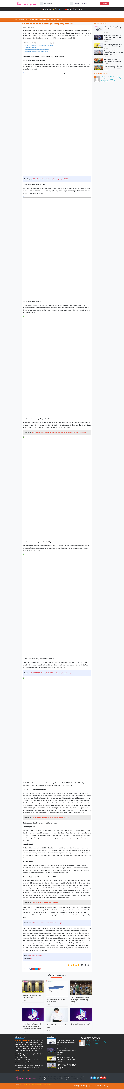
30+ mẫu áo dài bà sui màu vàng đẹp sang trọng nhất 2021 (50, 179)
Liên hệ (83, 1086)
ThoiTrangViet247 (20, 19)
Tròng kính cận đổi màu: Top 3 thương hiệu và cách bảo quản (113, 45)
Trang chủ (48, 9)
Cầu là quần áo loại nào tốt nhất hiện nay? (56, 1000)
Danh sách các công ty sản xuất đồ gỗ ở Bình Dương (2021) (80, 1000)
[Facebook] (91, 1078)
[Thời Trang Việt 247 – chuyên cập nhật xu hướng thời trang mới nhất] (25, 3)
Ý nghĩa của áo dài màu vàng (33, 47)
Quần (69, 9)
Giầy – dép (78, 9)
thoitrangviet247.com (35, 955)
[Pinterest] (104, 1078)
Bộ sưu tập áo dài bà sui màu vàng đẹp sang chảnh (39, 45)
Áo (56, 9)
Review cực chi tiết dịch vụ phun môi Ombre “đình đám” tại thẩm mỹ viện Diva (113, 52)
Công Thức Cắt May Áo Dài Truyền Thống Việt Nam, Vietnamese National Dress (32, 1026)
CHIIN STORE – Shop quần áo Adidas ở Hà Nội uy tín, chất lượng (51, 673)
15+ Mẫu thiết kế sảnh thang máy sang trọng (32, 996)
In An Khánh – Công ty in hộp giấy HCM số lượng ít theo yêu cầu (113, 28)
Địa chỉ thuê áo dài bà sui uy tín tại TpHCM (36, 51)
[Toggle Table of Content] (51, 43)
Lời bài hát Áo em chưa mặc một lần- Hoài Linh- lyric (47, 923)
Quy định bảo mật (91, 1086)
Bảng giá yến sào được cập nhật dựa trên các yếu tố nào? (112, 60)
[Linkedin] (98, 1078)
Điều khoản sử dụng (102, 1086)
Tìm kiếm (104, 3)
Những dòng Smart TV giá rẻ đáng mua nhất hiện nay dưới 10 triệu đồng (112, 37)
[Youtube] (101, 1078)
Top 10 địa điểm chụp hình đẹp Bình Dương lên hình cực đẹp (113, 67)
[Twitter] (94, 1078)
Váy (62, 9)
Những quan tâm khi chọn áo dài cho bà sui (37, 49)
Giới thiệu (77, 1086)
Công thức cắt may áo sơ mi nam (56, 1026)
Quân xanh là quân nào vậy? (80, 1024)
